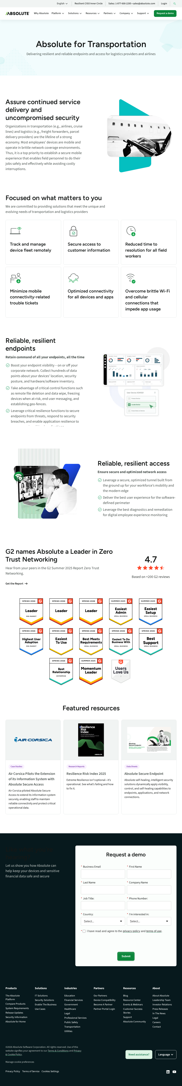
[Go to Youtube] (174, 1072)
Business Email (91, 867)
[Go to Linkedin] (168, 1072)
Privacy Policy (13, 1071)
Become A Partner (103, 1004)
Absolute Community (134, 1021)
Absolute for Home (16, 1021)
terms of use (154, 931)
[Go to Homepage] (18, 13)
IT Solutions (41, 995)
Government (71, 1004)
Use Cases (40, 1009)
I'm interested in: (138, 914)
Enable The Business (46, 1004)
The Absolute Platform (13, 997)
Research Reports (76, 766)
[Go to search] (174, 3)
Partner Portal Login (104, 1009)
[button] (63, 4)
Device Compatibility (105, 1000)
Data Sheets (132, 766)
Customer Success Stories (132, 1011)
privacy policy (131, 931)
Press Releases (160, 1009)
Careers (156, 1022)
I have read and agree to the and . (124, 931)
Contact (156, 1027)
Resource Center (132, 1000)
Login (164, 3)
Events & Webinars (133, 1004)
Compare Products (15, 1004)
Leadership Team (161, 1000)
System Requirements (17, 1008)
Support (127, 1017)
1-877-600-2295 (123, 3)
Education (69, 995)
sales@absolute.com (144, 3)
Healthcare (70, 1009)
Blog (125, 995)
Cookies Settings (50, 1071)
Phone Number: (137, 898)
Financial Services (73, 1000)
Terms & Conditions (58, 1051)
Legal (67, 1013)
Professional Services (75, 1018)
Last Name (88, 882)
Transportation (72, 1027)
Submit (126, 956)
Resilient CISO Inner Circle (89, 3)
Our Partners (100, 995)
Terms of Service (30, 1071)
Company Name (137, 882)
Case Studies (16, 766)
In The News (158, 1013)
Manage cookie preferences (20, 1062)
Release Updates (14, 1013)
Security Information (16, 1017)
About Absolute (160, 995)
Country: (87, 914)
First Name (134, 867)
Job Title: (87, 898)
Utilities (68, 1031)
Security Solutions (44, 1000)
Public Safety (71, 1022)
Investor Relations (162, 1004)
